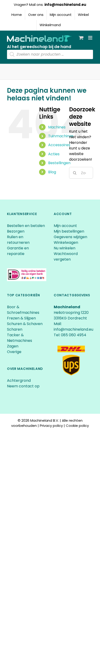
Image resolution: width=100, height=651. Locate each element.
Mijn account (65, 225)
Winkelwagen (66, 242)
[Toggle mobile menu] (90, 37)
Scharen (14, 329)
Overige (14, 351)
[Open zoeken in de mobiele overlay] (50, 54)
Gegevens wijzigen (70, 237)
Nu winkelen (64, 248)
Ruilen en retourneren (18, 239)
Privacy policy (51, 425)
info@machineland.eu (65, 4)
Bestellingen (59, 163)
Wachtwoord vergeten (66, 256)
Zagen (12, 346)
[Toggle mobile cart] (81, 37)
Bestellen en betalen (26, 225)
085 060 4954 (73, 335)
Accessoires (59, 145)
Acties (54, 154)
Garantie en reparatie (18, 250)
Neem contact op (23, 386)
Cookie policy (77, 425)
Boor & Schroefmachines (23, 309)
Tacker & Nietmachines (19, 337)
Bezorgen (16, 231)
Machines (57, 127)
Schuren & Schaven (25, 323)
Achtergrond (19, 380)
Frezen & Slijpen (21, 318)
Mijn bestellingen (69, 231)
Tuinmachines (60, 136)
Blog (52, 172)
